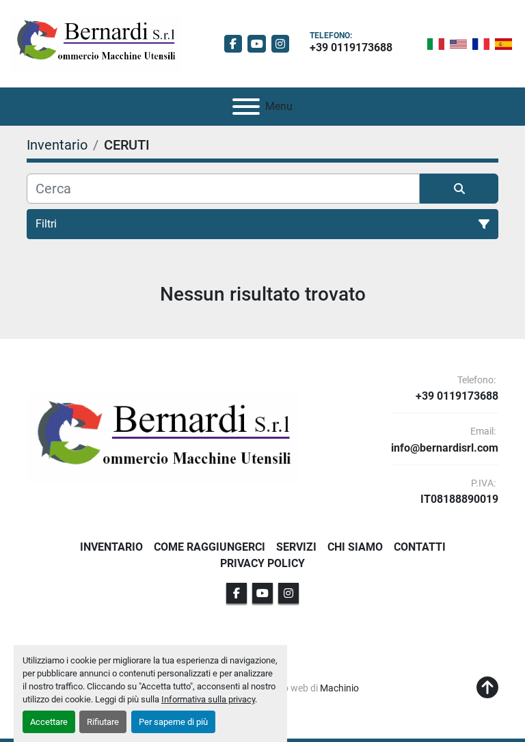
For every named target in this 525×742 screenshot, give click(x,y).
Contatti (420, 546)
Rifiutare (103, 722)
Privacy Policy (262, 563)
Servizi (296, 546)
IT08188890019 (459, 499)
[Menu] (246, 106)
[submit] (459, 189)
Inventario (111, 546)
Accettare (49, 722)
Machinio (339, 688)
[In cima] (487, 688)
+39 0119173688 (351, 47)
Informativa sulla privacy (208, 699)
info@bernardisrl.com (444, 448)
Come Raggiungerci (209, 546)
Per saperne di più (173, 722)
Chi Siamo (355, 546)
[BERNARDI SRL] (163, 438)
